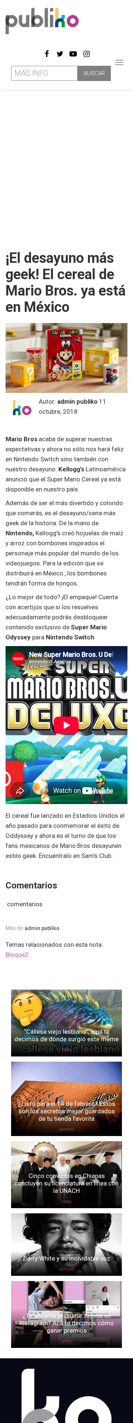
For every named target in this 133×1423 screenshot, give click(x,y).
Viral (67, 1050)
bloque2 (17, 954)
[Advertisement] (66, 167)
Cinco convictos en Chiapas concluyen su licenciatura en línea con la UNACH (66, 1183)
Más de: (32, 928)
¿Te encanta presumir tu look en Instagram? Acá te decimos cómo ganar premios (66, 1323)
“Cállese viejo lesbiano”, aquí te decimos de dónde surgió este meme (66, 1035)
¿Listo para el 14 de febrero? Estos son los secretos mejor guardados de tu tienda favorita (66, 1111)
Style (66, 1341)
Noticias (66, 1130)
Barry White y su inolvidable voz (66, 1258)
